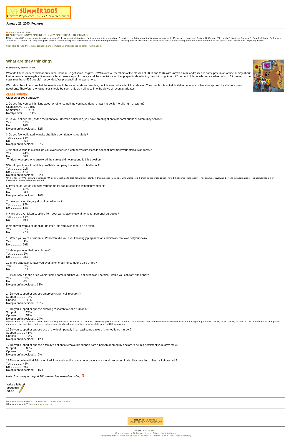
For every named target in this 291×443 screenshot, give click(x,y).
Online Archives (141, 433)
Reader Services (128, 435)
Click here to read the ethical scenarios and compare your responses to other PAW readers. (54, 46)
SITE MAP (150, 430)
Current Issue (122, 433)
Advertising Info (108, 435)
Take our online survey (40, 404)
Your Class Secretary (180, 435)
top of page (151, 419)
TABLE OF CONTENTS (150, 422)
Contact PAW (159, 435)
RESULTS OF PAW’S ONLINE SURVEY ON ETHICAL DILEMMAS (47, 35)
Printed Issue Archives (164, 433)
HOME (132, 422)
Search (144, 435)
